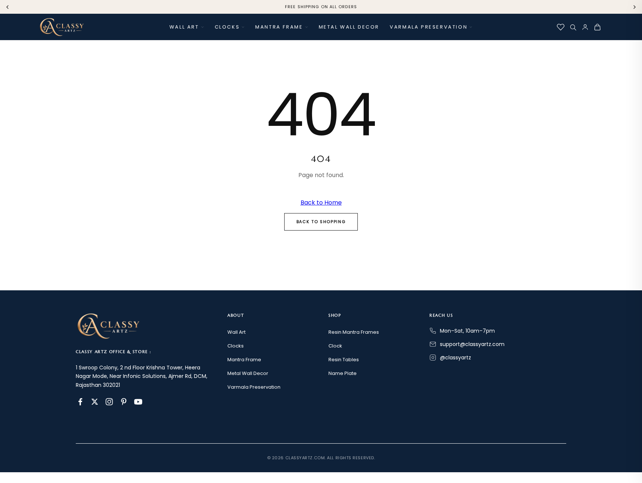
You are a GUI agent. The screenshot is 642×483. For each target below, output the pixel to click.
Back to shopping (321, 222)
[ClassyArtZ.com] (62, 27)
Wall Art (184, 26)
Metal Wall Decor (349, 26)
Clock (335, 345)
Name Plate (342, 373)
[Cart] (597, 27)
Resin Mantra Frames (353, 332)
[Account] (585, 27)
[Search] (573, 27)
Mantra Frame (279, 26)
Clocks (227, 26)
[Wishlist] (561, 27)
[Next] (634, 7)
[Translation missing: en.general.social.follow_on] (80, 401)
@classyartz (455, 357)
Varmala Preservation (428, 26)
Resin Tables (343, 359)
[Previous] (7, 7)
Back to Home (321, 202)
